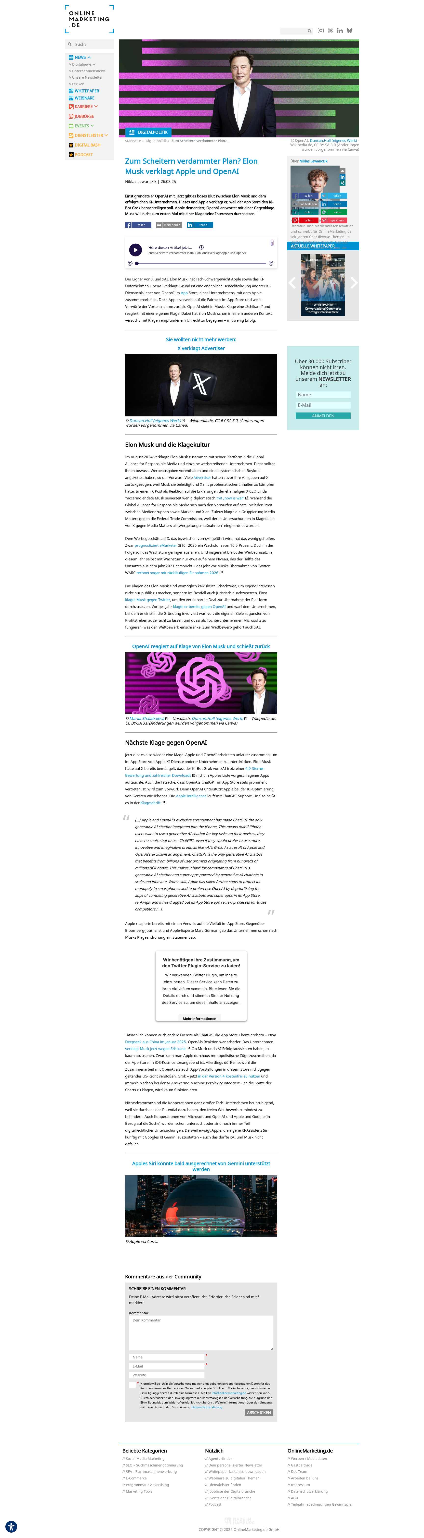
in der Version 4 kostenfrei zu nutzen (229, 1076)
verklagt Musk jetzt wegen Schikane (155, 1048)
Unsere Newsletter (87, 77)
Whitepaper (87, 91)
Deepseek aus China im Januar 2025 (155, 1041)
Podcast (215, 1504)
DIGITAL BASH (88, 145)
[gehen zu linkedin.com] (340, 32)
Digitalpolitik (156, 140)
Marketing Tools (139, 1492)
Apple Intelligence (191, 795)
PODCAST (84, 154)
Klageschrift (150, 802)
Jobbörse (84, 116)
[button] (121, 233)
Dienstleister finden (225, 1485)
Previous (294, 283)
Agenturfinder (220, 1459)
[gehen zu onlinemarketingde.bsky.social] (349, 32)
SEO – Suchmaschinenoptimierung (154, 1465)
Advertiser (202, 477)
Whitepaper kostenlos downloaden (237, 1472)
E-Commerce (136, 1478)
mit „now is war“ (230, 498)
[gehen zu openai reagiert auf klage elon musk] (201, 683)
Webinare (84, 98)
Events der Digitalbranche (230, 1498)
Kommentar (138, 1313)
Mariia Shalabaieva (146, 718)
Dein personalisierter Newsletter (235, 1465)
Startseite (133, 140)
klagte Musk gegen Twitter (147, 599)
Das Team (299, 1472)
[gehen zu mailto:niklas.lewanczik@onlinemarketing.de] (343, 171)
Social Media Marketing (145, 1459)
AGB (294, 1498)
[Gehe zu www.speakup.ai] (272, 243)
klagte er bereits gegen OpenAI (199, 606)
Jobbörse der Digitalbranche (232, 1492)
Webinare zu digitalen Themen (234, 1478)
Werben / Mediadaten (309, 1459)
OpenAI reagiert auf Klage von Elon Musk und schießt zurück (201, 646)
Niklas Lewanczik (313, 161)
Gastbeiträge (301, 1465)
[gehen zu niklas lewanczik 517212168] (343, 177)
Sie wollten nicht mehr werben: (201, 339)
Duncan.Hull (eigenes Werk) (333, 140)
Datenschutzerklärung (207, 1407)
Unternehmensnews (89, 71)
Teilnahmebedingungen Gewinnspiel (321, 1504)
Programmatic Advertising (147, 1485)
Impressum (300, 1485)
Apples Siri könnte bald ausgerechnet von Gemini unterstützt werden (201, 1166)
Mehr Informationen (199, 1019)
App (184, 292)
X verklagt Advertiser (201, 348)
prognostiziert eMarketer (156, 545)
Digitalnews (82, 64)
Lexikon (78, 84)
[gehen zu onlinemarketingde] (321, 31)
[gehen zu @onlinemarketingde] (330, 32)
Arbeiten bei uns (304, 1478)
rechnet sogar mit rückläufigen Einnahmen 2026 (177, 572)
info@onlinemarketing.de (229, 1393)
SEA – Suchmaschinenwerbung (151, 1472)
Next (352, 283)
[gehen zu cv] (343, 183)
